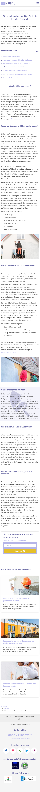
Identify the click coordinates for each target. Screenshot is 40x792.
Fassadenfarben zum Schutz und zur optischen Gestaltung (19, 642)
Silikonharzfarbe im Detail (15, 67)
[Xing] (20, 750)
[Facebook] (6, 750)
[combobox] (20, 545)
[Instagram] (13, 750)
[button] (37, 51)
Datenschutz (30, 716)
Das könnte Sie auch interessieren (14, 78)
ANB (20, 719)
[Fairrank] (34, 750)
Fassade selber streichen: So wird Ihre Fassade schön (19, 684)
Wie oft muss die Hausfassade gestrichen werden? (16, 599)
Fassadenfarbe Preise (8, 352)
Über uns (8, 716)
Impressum (19, 716)
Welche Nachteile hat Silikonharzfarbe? (16, 64)
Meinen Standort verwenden (15, 540)
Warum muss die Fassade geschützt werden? (18, 74)
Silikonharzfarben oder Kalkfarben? (15, 70)
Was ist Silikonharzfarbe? (11, 56)
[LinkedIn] (27, 750)
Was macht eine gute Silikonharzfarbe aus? (18, 60)
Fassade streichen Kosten (20, 119)
